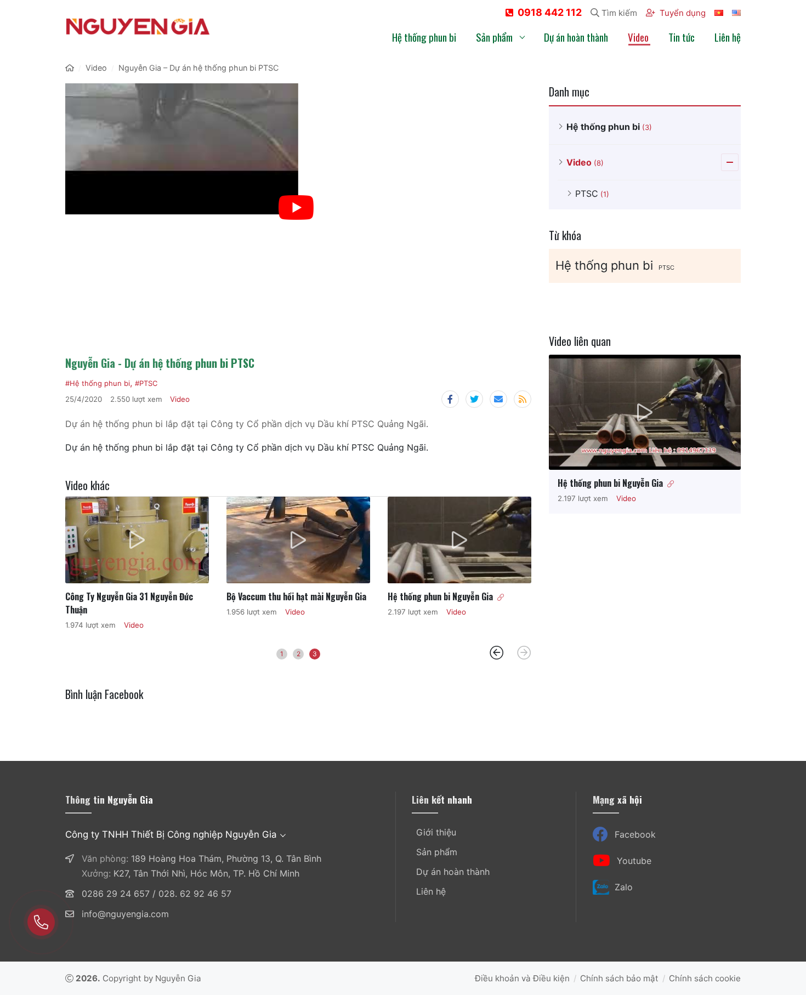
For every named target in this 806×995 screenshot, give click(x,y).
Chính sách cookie (705, 978)
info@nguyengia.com (125, 913)
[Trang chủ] (69, 68)
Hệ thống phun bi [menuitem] (424, 36)
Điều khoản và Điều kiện (522, 978)
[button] (281, 654)
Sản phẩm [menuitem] (494, 36)
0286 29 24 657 (116, 893)
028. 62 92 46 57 (194, 893)
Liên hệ (431, 891)
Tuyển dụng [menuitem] (683, 13)
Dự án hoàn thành (453, 871)
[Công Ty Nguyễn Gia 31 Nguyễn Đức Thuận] (137, 540)
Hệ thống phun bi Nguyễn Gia (440, 596)
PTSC (666, 267)
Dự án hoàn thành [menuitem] (576, 36)
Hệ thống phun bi (604, 265)
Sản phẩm (436, 851)
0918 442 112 (550, 12)
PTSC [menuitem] (592, 193)
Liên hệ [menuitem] (727, 36)
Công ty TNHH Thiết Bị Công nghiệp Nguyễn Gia (170, 834)
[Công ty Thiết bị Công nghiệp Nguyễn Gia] (138, 26)
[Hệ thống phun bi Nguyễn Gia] (459, 540)
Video (180, 399)
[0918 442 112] (41, 922)
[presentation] (497, 653)
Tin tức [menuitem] (681, 36)
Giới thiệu (436, 832)
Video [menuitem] (638, 36)
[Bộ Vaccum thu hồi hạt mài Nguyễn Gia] (298, 540)
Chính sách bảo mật (619, 978)
